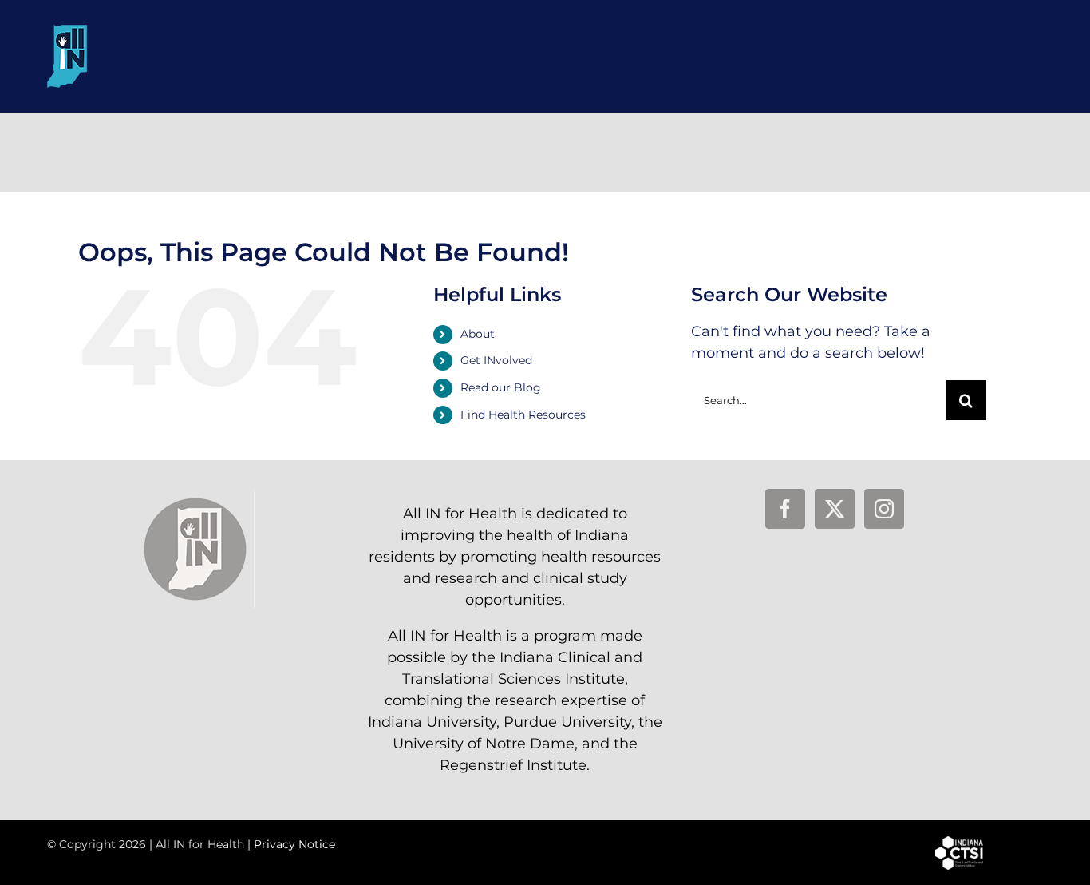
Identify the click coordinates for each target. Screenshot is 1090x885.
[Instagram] (884, 509)
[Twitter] (835, 509)
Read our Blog (500, 387)
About (477, 334)
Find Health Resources (523, 414)
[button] (1015, 33)
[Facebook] (785, 509)
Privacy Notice (294, 844)
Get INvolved (496, 360)
